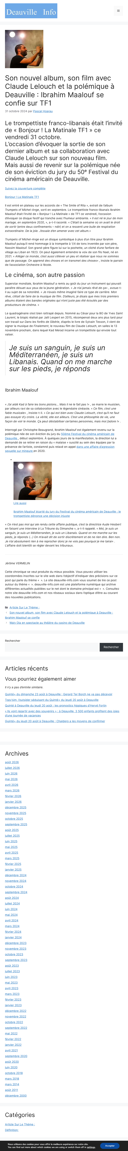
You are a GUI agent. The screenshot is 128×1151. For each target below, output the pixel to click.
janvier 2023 (13, 1005)
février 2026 (13, 796)
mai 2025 (11, 847)
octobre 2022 (14, 1022)
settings (91, 1147)
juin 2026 (11, 773)
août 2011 (11, 1090)
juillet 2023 (12, 971)
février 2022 (13, 1039)
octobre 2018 (14, 1073)
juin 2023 (11, 977)
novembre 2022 (15, 1016)
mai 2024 (11, 914)
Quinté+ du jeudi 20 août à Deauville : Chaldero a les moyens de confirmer (55, 721)
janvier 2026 (13, 801)
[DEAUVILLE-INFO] (31, 10)
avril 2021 (11, 1050)
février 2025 (13, 864)
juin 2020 (11, 1067)
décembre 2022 (15, 1011)
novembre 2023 (15, 948)
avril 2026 (11, 785)
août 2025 (12, 830)
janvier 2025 (13, 869)
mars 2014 (12, 1084)
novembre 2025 (15, 813)
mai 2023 (11, 982)
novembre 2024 (15, 881)
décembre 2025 (15, 807)
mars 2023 (12, 994)
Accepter (109, 1145)
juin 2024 (11, 909)
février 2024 (13, 931)
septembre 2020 (16, 1056)
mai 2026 (11, 779)
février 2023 (13, 999)
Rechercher (12, 640)
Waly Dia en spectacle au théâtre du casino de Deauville (47, 622)
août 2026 (12, 762)
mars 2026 (12, 790)
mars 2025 (12, 858)
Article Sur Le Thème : (25, 607)
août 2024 (12, 898)
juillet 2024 (12, 903)
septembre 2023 (16, 960)
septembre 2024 (16, 892)
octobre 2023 (14, 954)
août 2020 (12, 1061)
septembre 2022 (16, 1028)
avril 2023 (11, 988)
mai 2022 (11, 1033)
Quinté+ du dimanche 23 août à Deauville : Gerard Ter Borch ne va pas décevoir (58, 694)
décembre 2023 (15, 943)
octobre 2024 (14, 886)
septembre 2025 (16, 824)
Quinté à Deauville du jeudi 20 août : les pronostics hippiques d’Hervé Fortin (55, 705)
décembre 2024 (15, 875)
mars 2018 (12, 1078)
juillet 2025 (12, 835)
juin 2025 (11, 841)
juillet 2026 (12, 768)
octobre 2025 (14, 818)
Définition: (11, 1130)
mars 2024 (12, 926)
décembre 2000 (16, 1095)
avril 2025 (11, 852)
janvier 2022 (13, 1044)
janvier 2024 (13, 937)
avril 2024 (11, 920)
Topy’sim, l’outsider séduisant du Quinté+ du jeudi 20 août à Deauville (51, 700)
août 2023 (12, 965)
